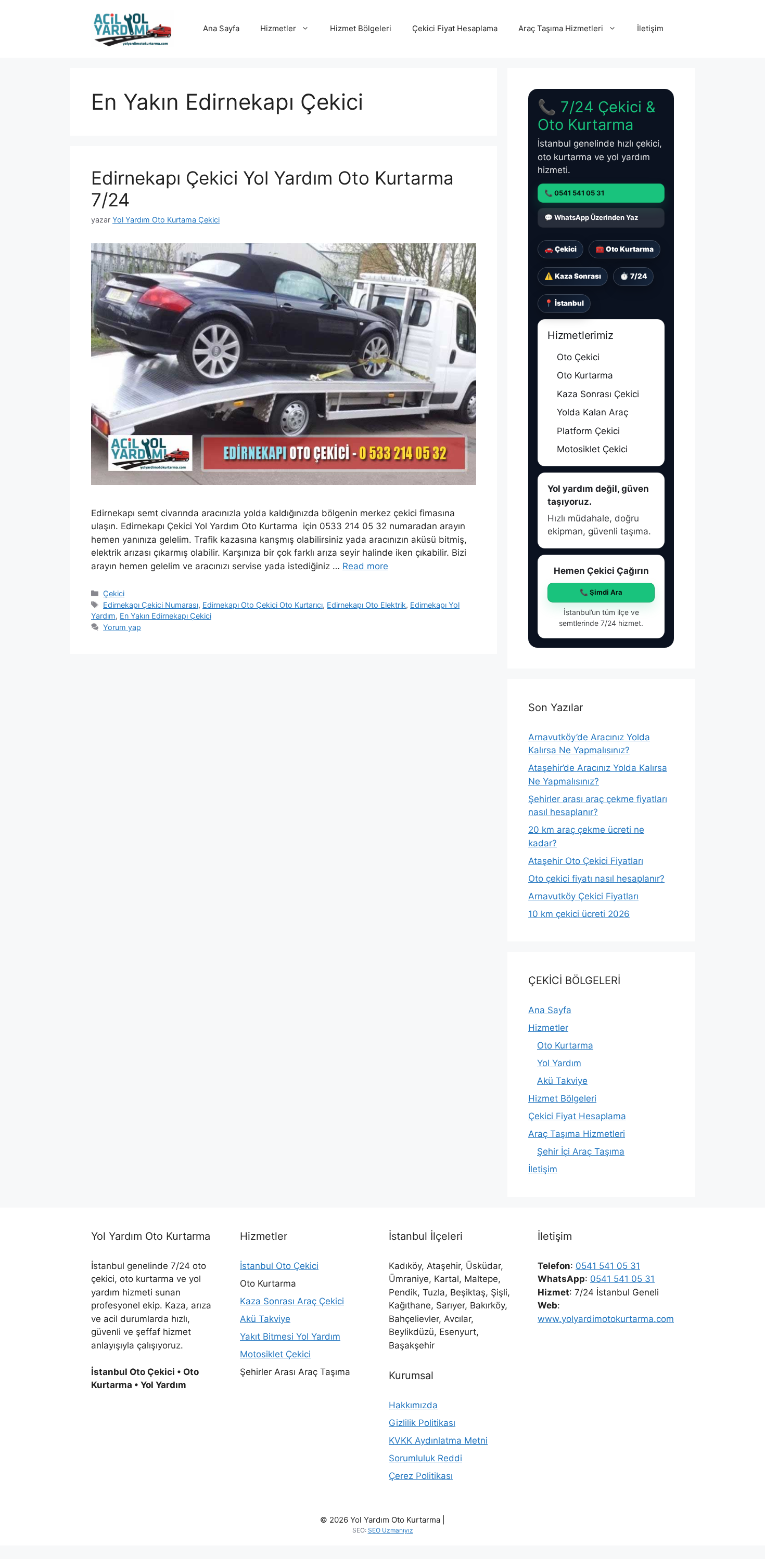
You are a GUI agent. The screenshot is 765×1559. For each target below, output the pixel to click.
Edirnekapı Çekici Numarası (150, 604)
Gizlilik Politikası (422, 1423)
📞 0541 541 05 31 (574, 193)
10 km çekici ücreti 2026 (579, 914)
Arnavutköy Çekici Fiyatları (583, 896)
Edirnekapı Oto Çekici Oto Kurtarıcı (262, 604)
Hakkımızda (413, 1405)
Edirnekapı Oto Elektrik (366, 604)
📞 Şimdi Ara (601, 592)
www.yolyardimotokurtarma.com (606, 1319)
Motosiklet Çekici (275, 1354)
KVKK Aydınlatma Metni (438, 1440)
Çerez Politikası (421, 1476)
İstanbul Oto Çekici (279, 1266)
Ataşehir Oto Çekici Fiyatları (585, 861)
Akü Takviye (562, 1081)
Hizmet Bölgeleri (360, 28)
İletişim (650, 28)
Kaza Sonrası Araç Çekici (292, 1301)
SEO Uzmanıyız (390, 1530)
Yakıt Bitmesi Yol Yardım (290, 1336)
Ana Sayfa (221, 28)
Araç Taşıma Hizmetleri (560, 28)
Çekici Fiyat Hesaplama (455, 28)
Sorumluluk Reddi (425, 1458)
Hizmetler (278, 28)
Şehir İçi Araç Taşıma (580, 1151)
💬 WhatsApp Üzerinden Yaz (591, 217)
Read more (365, 566)
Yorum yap (122, 627)
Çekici (113, 593)
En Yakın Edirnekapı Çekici (165, 615)
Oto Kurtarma (565, 1045)
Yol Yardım (559, 1063)
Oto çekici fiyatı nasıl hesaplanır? (596, 878)
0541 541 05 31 (608, 1266)
